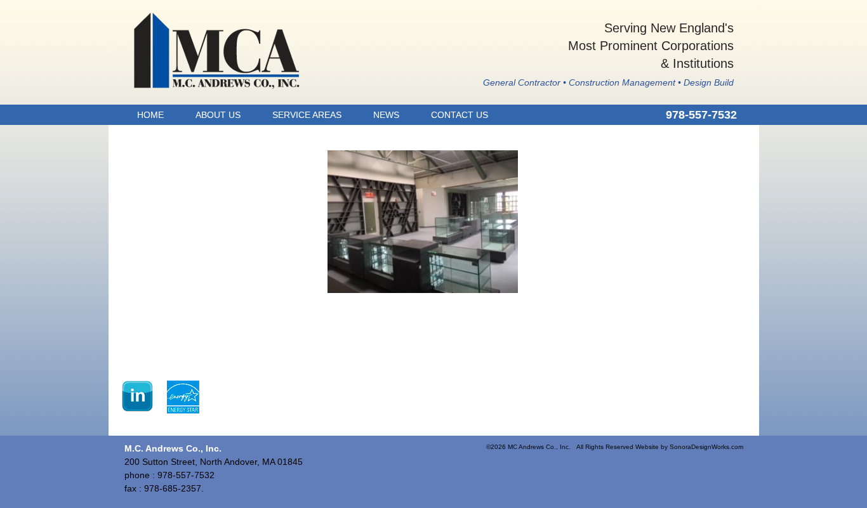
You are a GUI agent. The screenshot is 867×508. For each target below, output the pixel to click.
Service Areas (306, 115)
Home (150, 115)
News (386, 115)
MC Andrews (217, 51)
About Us (218, 115)
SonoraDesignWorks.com (706, 446)
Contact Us (459, 115)
